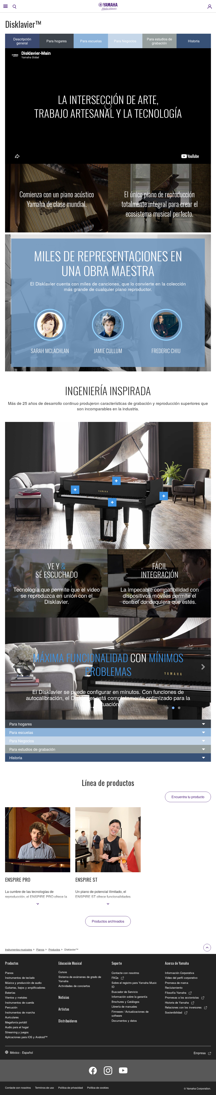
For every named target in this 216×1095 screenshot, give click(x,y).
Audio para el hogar (17, 1027)
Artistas (63, 1009)
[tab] (108, 724)
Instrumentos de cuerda (19, 1002)
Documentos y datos (124, 1021)
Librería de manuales (124, 1006)
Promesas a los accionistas (182, 997)
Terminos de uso (44, 1087)
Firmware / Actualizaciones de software (130, 1014)
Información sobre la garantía (129, 997)
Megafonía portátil (16, 1022)
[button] (12, 669)
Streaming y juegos (17, 1032)
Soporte (117, 963)
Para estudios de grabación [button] (159, 41)
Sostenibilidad (173, 1012)
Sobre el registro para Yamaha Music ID (134, 985)
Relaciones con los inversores (183, 1007)
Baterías (10, 993)
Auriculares (12, 1017)
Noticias (63, 997)
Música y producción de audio (23, 983)
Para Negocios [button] (125, 41)
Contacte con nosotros (125, 973)
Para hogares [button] (56, 41)
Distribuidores (67, 1020)
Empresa (200, 1053)
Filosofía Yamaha (175, 993)
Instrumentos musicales (18, 949)
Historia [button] (194, 41)
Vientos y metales (16, 997)
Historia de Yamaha (177, 1002)
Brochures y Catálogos (125, 1002)
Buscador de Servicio (125, 992)
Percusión (11, 1007)
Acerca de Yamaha (177, 963)
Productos (54, 949)
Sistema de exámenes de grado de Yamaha (79, 979)
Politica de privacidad (70, 1087)
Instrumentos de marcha (20, 1012)
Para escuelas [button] (91, 41)
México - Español (21, 1052)
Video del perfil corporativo (181, 978)
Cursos (62, 972)
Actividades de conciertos (74, 986)
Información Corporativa (179, 973)
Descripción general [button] (22, 41)
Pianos (40, 949)
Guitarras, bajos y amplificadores (25, 988)
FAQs (115, 978)
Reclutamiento (173, 988)
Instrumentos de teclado (20, 978)
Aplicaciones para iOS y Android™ (26, 1037)
